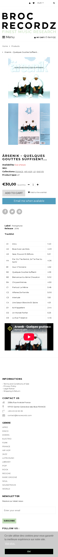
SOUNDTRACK (9, 485)
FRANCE (19, 171)
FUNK (4, 442)
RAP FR (40, 171)
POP (4, 466)
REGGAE (6, 473)
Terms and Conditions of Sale (16, 384)
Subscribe (9, 521)
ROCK (5, 469)
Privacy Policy (10, 386)
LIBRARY (6, 462)
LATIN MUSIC (8, 458)
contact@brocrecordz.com (20, 415)
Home (5, 46)
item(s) (46, 37)
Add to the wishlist (38, 192)
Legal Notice (9, 388)
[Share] (5, 211)
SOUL (5, 481)
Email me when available (29, 200)
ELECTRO (6, 439)
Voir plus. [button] (10, 543)
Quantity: (21, 185)
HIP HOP (28, 171)
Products (15, 46)
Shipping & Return (12, 391)
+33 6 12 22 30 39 (15, 411)
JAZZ (4, 454)
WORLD (6, 489)
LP (34, 171)
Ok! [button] (29, 551)
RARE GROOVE (9, 477)
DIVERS (5, 435)
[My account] (29, 3)
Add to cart (14, 193)
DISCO (5, 431)
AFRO (5, 427)
